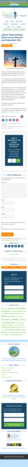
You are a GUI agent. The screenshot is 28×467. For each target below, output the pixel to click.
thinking (21, 332)
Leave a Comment (7, 45)
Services (3, 375)
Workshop (5, 267)
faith (9, 126)
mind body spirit (8, 322)
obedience (17, 322)
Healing (8, 316)
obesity (21, 323)
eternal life (12, 311)
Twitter (3, 334)
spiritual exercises (16, 327)
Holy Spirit (13, 126)
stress (4, 332)
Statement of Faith (6, 370)
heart (21, 316)
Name (3, 200)
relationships (16, 325)
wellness (13, 335)
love (25, 320)
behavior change (15, 308)
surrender (10, 128)
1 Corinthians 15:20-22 (14, 112)
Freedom (22, 313)
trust (24, 332)
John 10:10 (16, 89)
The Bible (9, 332)
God (9, 123)
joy (24, 126)
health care (17, 316)
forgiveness (17, 313)
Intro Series (22, 267)
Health (12, 316)
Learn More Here (14, 5)
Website (3, 214)
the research (15, 332)
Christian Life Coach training (9, 397)
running (22, 325)
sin (9, 327)
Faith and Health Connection (14, 14)
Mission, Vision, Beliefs (7, 368)
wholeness (19, 335)
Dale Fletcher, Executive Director (9, 372)
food (12, 313)
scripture (4, 327)
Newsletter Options (6, 377)
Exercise (17, 311)
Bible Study (13, 267)
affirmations (4, 308)
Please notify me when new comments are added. (13, 229)
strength (23, 330)
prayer (11, 325)
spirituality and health (12, 330)
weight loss (7, 334)
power (7, 325)
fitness (9, 313)
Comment (4, 182)
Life (2, 128)
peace (5, 128)
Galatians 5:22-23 (15, 96)
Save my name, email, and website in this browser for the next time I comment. (13, 223)
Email (3, 207)
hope (18, 126)
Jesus (11, 123)
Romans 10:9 (20, 75)
